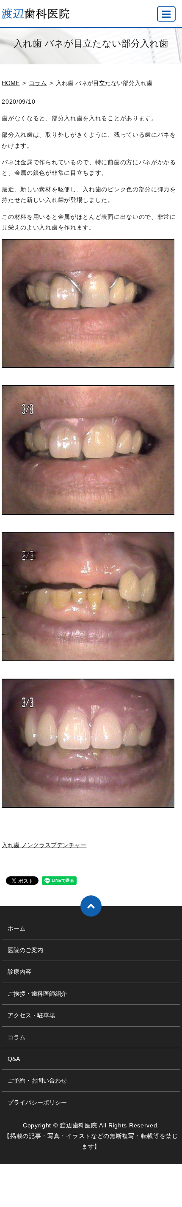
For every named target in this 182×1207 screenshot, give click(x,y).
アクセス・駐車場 (31, 1015)
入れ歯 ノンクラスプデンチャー (44, 845)
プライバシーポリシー (37, 1102)
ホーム (16, 928)
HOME (10, 83)
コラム (38, 83)
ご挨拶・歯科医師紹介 (37, 993)
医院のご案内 (25, 950)
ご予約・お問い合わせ (37, 1080)
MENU (166, 14)
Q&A (14, 1058)
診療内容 (19, 971)
